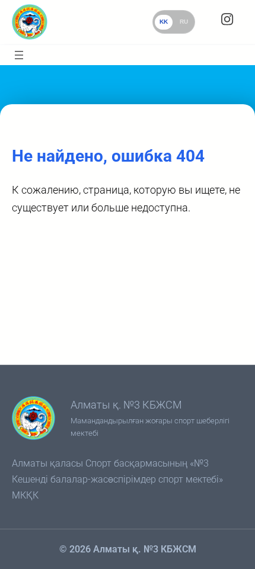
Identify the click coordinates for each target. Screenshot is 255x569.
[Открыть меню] (19, 55)
